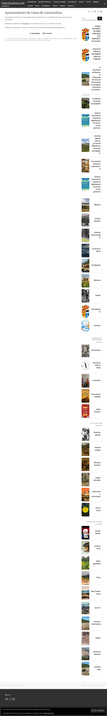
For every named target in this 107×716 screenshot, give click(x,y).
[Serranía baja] (85, 668)
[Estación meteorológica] (85, 235)
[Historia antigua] (85, 449)
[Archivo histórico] (85, 220)
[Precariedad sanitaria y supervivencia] (85, 165)
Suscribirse (36, 33)
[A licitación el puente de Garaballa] (85, 101)
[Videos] (85, 638)
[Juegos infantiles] (85, 479)
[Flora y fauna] (85, 509)
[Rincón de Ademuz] (85, 653)
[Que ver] (85, 608)
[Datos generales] (85, 563)
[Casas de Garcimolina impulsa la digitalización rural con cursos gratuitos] (85, 121)
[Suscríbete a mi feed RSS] (89, 11)
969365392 (25, 23)
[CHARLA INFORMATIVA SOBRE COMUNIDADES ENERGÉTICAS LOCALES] (85, 34)
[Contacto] (85, 326)
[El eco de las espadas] (85, 396)
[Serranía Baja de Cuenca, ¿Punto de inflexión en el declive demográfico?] (85, 145)
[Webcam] (85, 205)
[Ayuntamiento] (85, 311)
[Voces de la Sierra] (85, 250)
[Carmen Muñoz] (85, 532)
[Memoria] (85, 280)
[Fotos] (85, 578)
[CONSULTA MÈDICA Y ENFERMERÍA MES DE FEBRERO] (85, 54)
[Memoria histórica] (85, 464)
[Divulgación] (85, 265)
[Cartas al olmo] (85, 548)
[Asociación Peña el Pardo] (85, 365)
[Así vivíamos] (85, 350)
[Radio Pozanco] (85, 411)
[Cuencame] (85, 381)
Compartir (48, 33)
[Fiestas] (85, 296)
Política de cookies (49, 713)
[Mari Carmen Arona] (85, 593)
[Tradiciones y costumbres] (85, 494)
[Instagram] (98, 11)
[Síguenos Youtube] (101, 11)
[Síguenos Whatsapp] (92, 11)
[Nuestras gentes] (85, 434)
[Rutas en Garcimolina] (85, 623)
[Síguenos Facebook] (95, 11)
